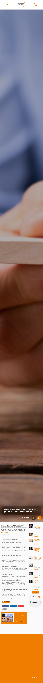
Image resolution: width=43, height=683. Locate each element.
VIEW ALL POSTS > (35, 604)
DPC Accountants (8, 525)
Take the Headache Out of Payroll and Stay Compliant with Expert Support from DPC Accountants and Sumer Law (37, 583)
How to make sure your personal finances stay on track (37, 541)
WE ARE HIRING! (26, 517)
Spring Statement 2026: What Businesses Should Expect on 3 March (37, 565)
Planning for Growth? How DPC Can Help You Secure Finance (37, 526)
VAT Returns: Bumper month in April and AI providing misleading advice (37, 549)
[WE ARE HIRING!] (33, 518)
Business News (14, 525)
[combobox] (34, 597)
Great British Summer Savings (37, 533)
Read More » (36, 530)
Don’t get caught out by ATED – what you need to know (37, 557)
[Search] (39, 597)
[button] (7, 5)
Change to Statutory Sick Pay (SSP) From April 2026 (37, 573)
